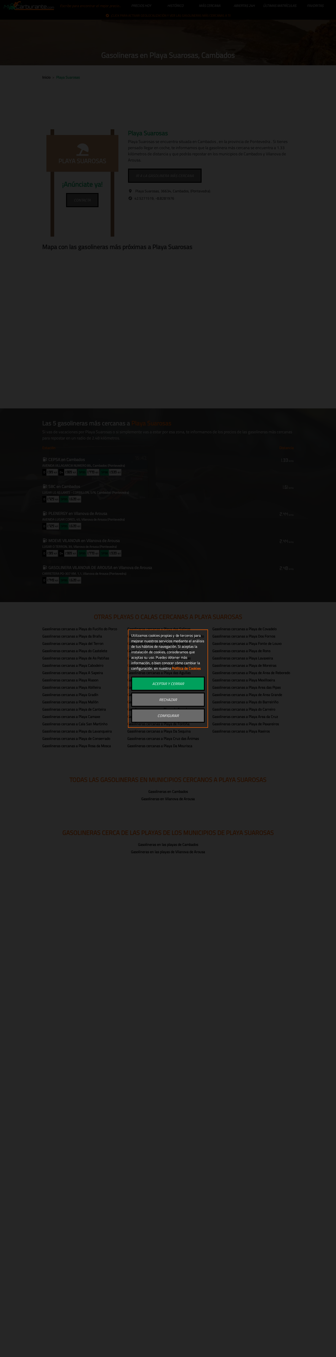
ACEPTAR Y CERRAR (168, 683)
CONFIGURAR (168, 715)
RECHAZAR (168, 699)
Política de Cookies (186, 668)
